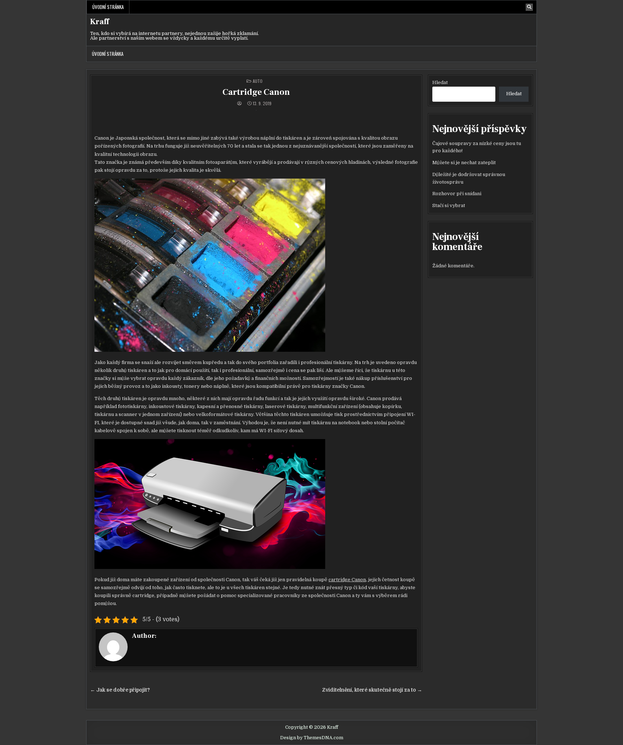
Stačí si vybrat (448, 205)
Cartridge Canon (256, 92)
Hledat (440, 82)
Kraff (99, 22)
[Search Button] (529, 7)
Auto (257, 81)
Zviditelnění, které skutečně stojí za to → (372, 690)
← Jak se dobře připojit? (120, 690)
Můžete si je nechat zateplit (464, 162)
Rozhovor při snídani (456, 193)
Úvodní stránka (108, 6)
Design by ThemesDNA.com (311, 737)
